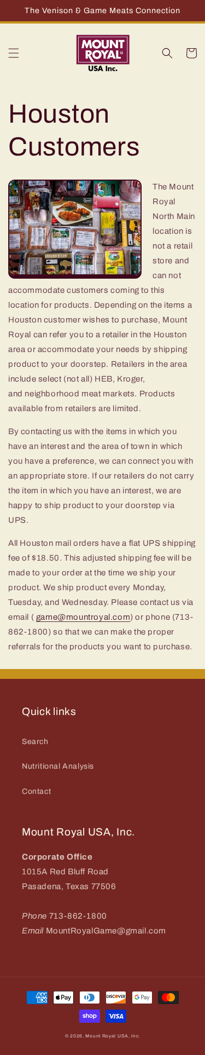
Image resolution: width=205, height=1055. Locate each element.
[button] (14, 53)
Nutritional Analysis (58, 766)
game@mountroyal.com (83, 617)
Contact (36, 791)
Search (35, 741)
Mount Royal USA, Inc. (112, 1036)
